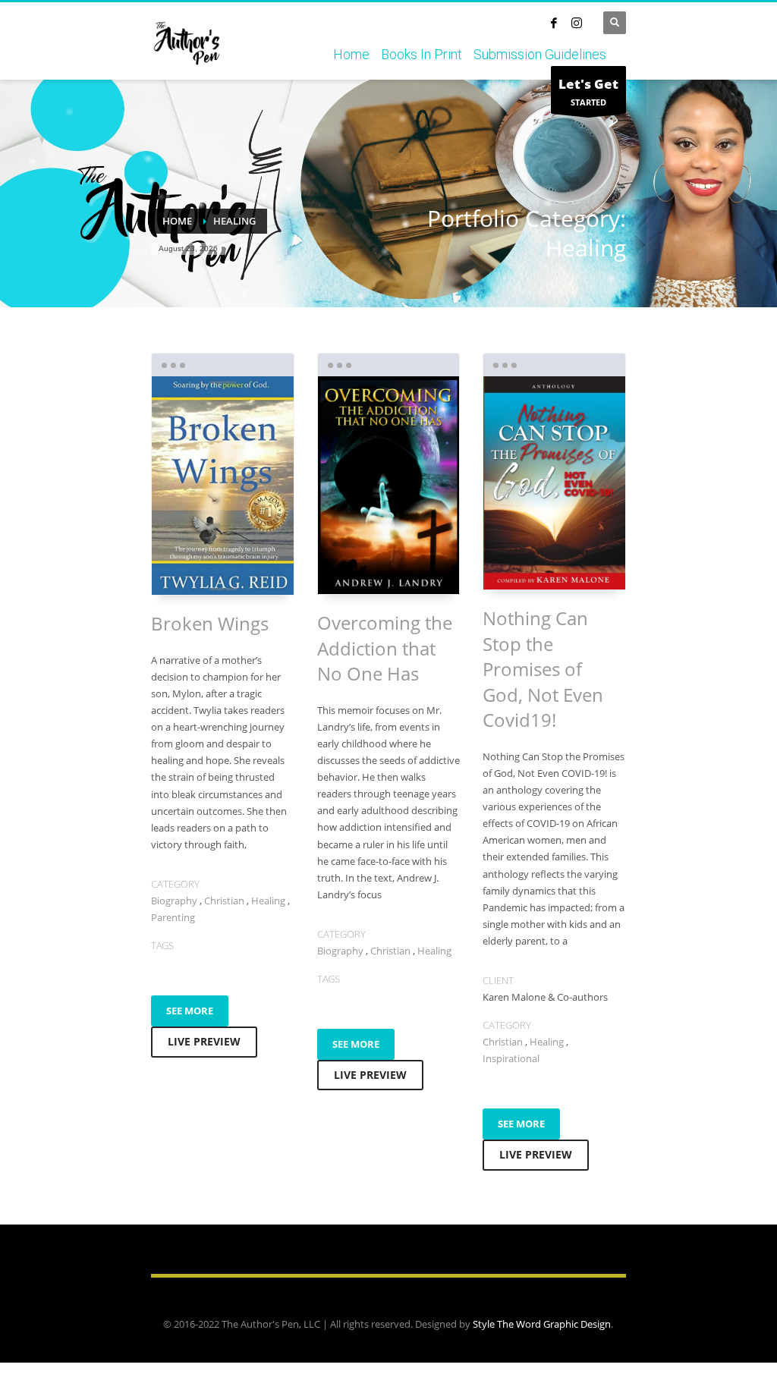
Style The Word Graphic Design (542, 1324)
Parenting (173, 917)
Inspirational (511, 1058)
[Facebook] (554, 22)
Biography (174, 900)
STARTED (588, 91)
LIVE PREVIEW (204, 1041)
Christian (224, 900)
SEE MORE (189, 1010)
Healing (268, 900)
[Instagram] (576, 22)
